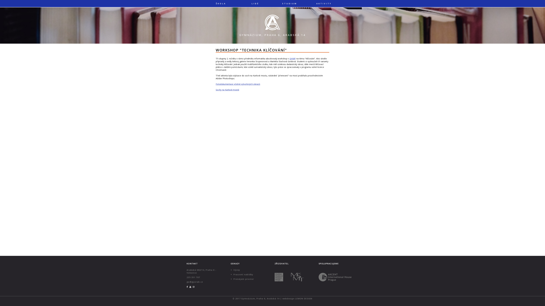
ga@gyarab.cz (195, 281)
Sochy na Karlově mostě (227, 89)
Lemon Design (303, 298)
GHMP (293, 58)
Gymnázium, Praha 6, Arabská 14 (272, 35)
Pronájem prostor (243, 279)
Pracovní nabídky (243, 274)
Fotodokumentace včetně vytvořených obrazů (238, 84)
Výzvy (236, 270)
